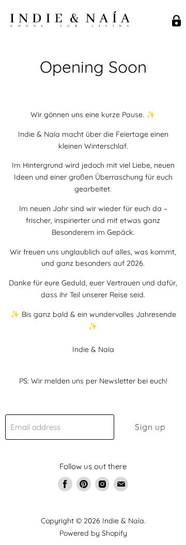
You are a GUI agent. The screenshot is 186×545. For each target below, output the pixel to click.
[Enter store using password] (176, 21)
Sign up (150, 427)
